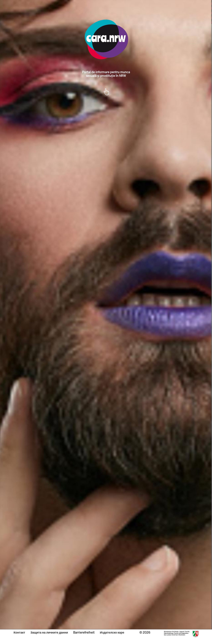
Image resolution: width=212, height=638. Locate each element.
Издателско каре (112, 632)
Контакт (19, 632)
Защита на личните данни (49, 632)
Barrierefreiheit (84, 632)
